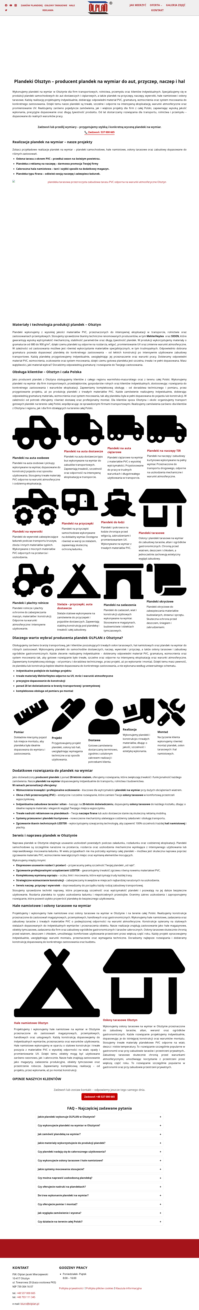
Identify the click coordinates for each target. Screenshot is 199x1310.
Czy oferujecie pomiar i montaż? (57, 1204)
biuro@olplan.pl (30, 1304)
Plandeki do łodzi (112, 522)
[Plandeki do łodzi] (118, 515)
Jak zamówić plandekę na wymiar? (59, 1134)
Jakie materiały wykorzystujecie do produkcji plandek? (71, 1143)
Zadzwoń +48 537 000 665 (99, 1096)
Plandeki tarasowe (151, 533)
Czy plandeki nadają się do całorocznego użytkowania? (72, 1151)
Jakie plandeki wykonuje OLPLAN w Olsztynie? (66, 1116)
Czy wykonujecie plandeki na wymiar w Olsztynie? (69, 1125)
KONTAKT (157, 10)
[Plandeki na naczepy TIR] (167, 444)
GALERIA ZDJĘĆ (175, 5)
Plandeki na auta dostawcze (83, 451)
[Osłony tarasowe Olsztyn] (144, 1013)
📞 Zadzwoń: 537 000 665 (99, 132)
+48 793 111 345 (26, 1297)
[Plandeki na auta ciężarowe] (125, 441)
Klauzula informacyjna (129, 1288)
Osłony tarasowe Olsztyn (120, 1020)
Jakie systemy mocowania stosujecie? (61, 1169)
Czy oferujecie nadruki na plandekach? (62, 1186)
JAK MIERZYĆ (138, 5)
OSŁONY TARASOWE (55, 5)
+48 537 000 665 (26, 1293)
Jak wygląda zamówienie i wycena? (59, 1213)
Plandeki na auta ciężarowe (119, 450)
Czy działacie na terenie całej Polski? (60, 1221)
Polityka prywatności (71, 1288)
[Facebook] (6, 5)
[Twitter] (6, 10)
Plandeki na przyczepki (77, 523)
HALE (72, 5)
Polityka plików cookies (99, 1288)
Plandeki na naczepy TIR (164, 450)
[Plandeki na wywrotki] (35, 524)
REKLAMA (47, 10)
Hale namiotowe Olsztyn (31, 1023)
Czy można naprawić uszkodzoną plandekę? (65, 1178)
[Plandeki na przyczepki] (80, 516)
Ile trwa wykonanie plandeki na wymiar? (63, 1195)
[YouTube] (11, 5)
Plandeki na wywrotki (27, 531)
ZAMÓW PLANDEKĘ (32, 5)
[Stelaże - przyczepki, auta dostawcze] (79, 597)
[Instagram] (15, 5)
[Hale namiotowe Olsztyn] (57, 1016)
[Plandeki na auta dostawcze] (84, 444)
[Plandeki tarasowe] (163, 526)
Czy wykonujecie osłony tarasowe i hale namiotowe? (70, 1160)
